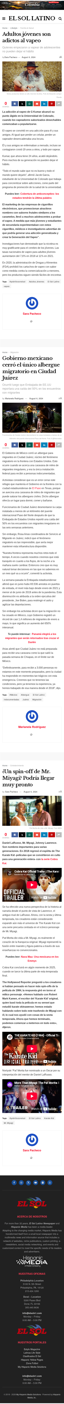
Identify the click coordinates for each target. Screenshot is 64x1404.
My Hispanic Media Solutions (32, 1366)
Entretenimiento (17, 765)
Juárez (26, 699)
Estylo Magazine (32, 1349)
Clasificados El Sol (32, 1356)
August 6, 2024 (28, 57)
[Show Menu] (3, 18)
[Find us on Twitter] (28, 1182)
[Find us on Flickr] (42, 1182)
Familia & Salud (27, 28)
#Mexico (13, 694)
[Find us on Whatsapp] (49, 1182)
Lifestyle (13, 28)
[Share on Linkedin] (44, 103)
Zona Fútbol (32, 1363)
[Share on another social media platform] (59, 103)
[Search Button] (60, 18)
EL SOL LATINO (32, 18)
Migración (14, 352)
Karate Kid (49, 1118)
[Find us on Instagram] (21, 1182)
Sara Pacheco (11, 57)
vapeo (7, 286)
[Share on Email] (37, 103)
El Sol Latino (53, 281)
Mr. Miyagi (8, 1123)
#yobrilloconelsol (17, 281)
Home (4, 28)
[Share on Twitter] (22, 103)
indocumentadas (11, 699)
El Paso (36, 488)
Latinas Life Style (32, 1352)
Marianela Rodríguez (14, 398)
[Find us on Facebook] (14, 1182)
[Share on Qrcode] (51, 103)
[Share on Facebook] (14, 103)
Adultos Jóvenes (36, 281)
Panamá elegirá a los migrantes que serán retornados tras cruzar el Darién (32, 638)
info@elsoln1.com (32, 1313)
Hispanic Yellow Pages (32, 1359)
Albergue (25, 694)
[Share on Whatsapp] (29, 103)
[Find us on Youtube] (35, 1182)
